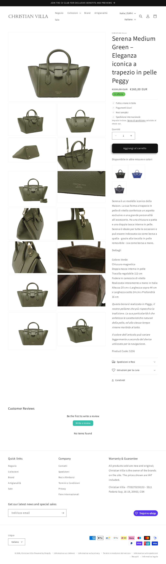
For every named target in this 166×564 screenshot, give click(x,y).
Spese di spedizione (136, 120)
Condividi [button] (120, 380)
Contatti (63, 465)
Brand (11, 477)
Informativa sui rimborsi (64, 553)
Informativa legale (150, 556)
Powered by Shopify (42, 553)
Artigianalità (14, 483)
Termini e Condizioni (69, 483)
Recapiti (135, 556)
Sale (10, 488)
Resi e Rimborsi (67, 477)
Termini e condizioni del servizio (117, 553)
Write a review (83, 423)
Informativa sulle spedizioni (146, 553)
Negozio (12, 465)
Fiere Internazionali (69, 494)
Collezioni (13, 471)
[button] (73, 13)
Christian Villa (27, 553)
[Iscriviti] (62, 513)
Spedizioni (64, 471)
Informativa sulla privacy (89, 553)
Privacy (62, 488)
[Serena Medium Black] (120, 179)
